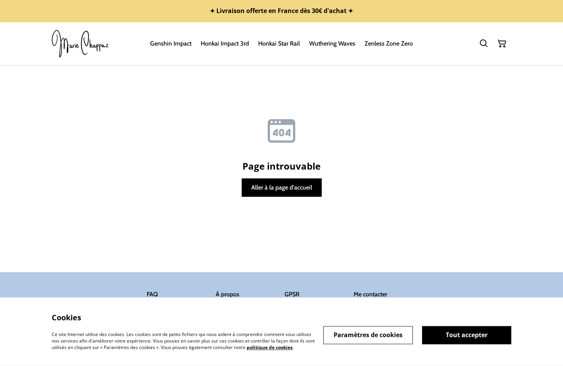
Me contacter (370, 294)
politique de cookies (270, 347)
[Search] (484, 43)
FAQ (152, 294)
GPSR (292, 294)
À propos (227, 294)
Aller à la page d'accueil (281, 187)
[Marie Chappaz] (80, 43)
